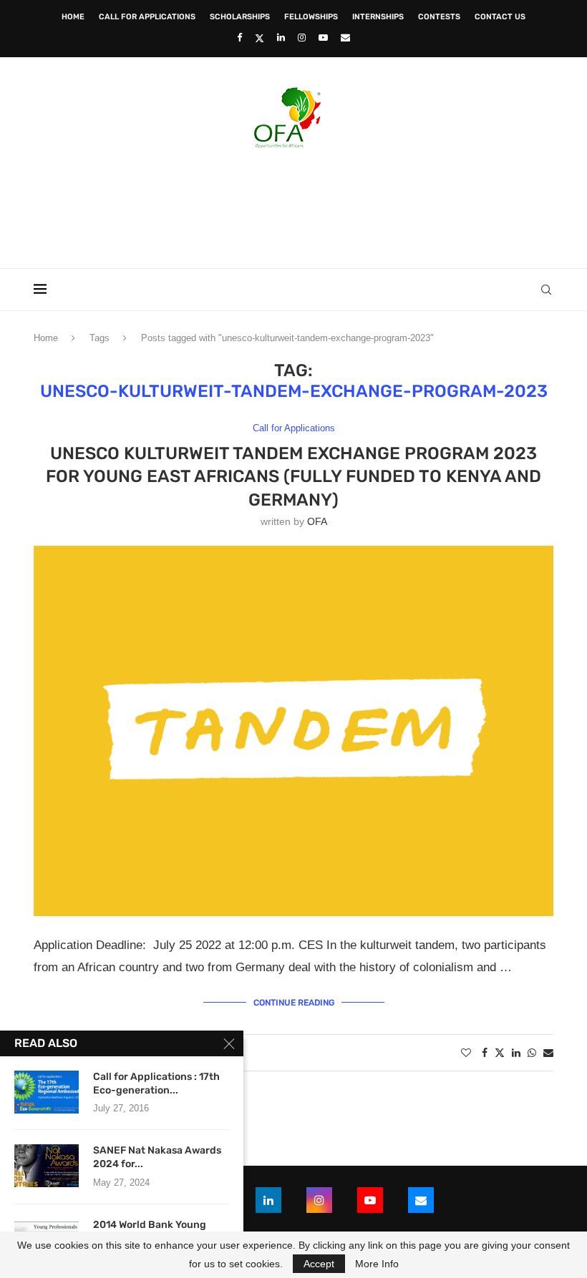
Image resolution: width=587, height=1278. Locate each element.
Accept (319, 1263)
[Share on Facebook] (484, 1052)
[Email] (345, 37)
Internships (378, 16)
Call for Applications (147, 16)
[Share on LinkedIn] (516, 1052)
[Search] (546, 289)
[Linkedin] (281, 37)
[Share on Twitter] (500, 1052)
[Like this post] (466, 1052)
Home (73, 16)
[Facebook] (239, 37)
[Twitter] (259, 38)
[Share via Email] (548, 1052)
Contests (439, 16)
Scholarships (240, 16)
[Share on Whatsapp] (532, 1052)
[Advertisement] (293, 204)
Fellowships (311, 16)
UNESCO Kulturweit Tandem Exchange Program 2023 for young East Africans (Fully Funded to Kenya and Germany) (293, 476)
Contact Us (500, 16)
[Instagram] (302, 37)
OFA (317, 521)
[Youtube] (323, 37)
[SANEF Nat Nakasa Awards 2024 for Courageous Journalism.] (46, 1165)
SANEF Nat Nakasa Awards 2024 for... (157, 1157)
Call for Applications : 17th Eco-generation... (156, 1083)
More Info (377, 1264)
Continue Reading (293, 1003)
